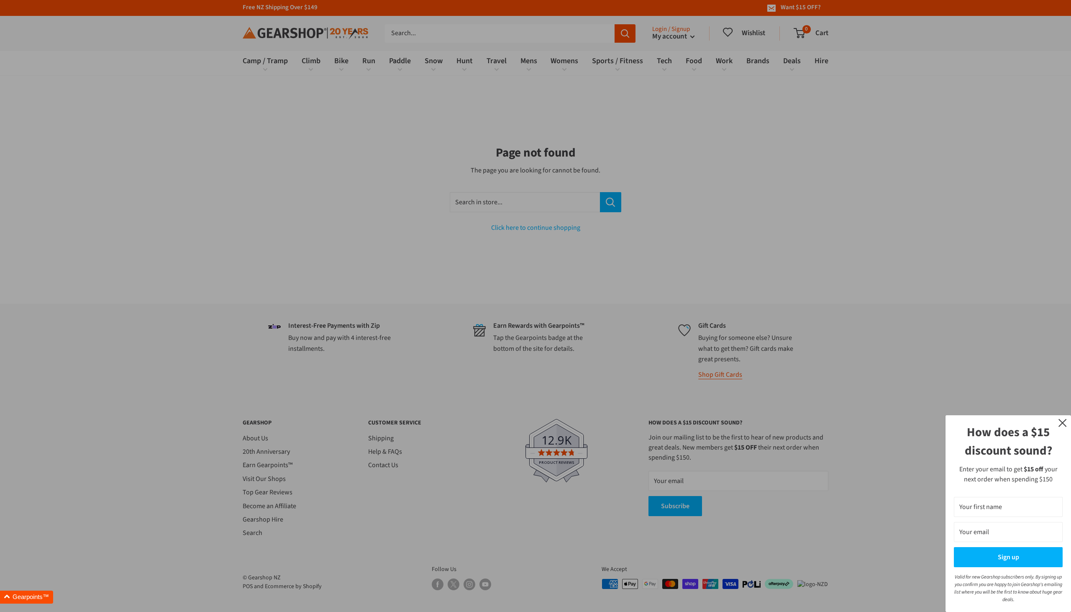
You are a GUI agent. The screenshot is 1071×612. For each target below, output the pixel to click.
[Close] (1062, 422)
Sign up (1008, 557)
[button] (26, 597)
